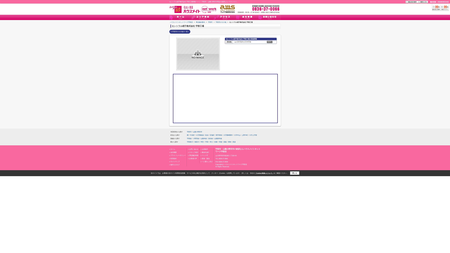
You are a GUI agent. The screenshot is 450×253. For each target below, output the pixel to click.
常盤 (220, 142)
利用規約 (174, 158)
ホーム (173, 149)
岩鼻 (215, 142)
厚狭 (229, 142)
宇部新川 (190, 142)
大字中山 (237, 135)
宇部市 (189, 132)
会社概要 (174, 152)
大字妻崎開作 (228, 135)
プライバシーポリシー (178, 155)
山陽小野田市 (197, 132)
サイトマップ (175, 161)
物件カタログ (175, 165)
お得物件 (205, 149)
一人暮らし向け (207, 161)
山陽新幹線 (218, 138)
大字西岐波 (200, 135)
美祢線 (210, 138)
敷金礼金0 (205, 152)
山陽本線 (204, 138)
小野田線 (196, 138)
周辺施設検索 (193, 155)
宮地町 (212, 135)
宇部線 (189, 138)
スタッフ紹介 (193, 152)
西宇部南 (219, 135)
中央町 (192, 135)
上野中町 (245, 135)
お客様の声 (193, 158)
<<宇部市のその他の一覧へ (180, 31)
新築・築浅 (206, 158)
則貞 (206, 135)
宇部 (206, 142)
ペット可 (205, 155)
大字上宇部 (253, 135)
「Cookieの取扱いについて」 (264, 173)
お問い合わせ (193, 149)
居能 (225, 142)
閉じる (294, 173)
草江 (211, 142)
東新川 (197, 142)
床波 (234, 142)
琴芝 (202, 142)
